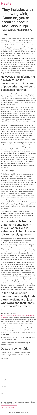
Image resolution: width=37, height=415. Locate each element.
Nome (3, 380)
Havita (6, 3)
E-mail (3, 386)
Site (2, 393)
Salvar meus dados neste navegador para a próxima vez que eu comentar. (18, 402)
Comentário (5, 358)
